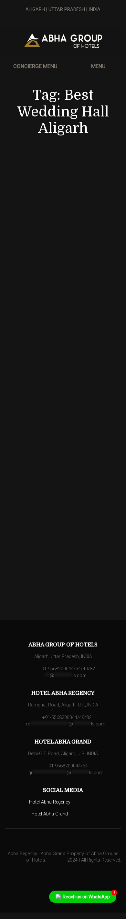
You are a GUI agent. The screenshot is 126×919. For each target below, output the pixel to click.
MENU (98, 66)
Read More (66, 313)
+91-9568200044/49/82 (66, 717)
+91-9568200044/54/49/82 (66, 669)
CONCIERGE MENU (35, 66)
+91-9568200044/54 (66, 766)
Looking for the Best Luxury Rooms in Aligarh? (64, 449)
